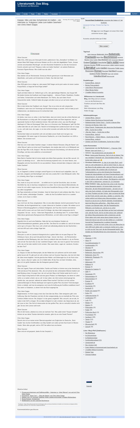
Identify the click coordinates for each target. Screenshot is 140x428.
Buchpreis (120, 57)
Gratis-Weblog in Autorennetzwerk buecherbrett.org (101, 347)
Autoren (74, 417)
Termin (87, 319)
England (86, 62)
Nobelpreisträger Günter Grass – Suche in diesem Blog (102, 122)
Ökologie (88, 248)
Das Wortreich (103, 60)
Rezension (89, 71)
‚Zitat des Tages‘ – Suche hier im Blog (97, 132)
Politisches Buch (90, 312)
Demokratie (115, 60)
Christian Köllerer (90, 354)
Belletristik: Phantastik (92, 257)
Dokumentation (90, 276)
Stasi (109, 73)
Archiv (26, 14)
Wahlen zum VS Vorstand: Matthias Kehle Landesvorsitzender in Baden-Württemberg (49, 397)
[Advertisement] (70, 16)
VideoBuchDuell (100, 76)
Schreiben (119, 71)
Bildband (88, 264)
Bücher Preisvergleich (92, 85)
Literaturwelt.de (90, 342)
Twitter (46, 14)
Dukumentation (90, 279)
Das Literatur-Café (91, 345)
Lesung (121, 65)
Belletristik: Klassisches (93, 252)
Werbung (93, 417)
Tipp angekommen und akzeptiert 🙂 (103, 153)
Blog (102, 57)
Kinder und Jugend (91, 291)
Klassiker (93, 65)
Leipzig (116, 65)
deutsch (120, 60)
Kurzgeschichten (105, 65)
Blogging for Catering (92, 269)
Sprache (104, 74)
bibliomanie (88, 262)
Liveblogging (89, 298)
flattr (95, 31)
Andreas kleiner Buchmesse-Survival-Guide (99, 120)
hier (92, 111)
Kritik (98, 65)
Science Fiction (95, 74)
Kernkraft (88, 288)
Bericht (87, 260)
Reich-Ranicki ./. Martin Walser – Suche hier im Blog (102, 137)
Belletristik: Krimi (102, 54)
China (91, 60)
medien (103, 68)
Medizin (87, 305)
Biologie (87, 267)
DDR (110, 60)
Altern (87, 240)
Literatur (89, 67)
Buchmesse (110, 56)
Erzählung (88, 283)
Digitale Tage (89, 352)
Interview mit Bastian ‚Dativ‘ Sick (95, 125)
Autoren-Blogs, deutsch (92, 83)
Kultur (87, 293)
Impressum (84, 417)
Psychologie (89, 315)
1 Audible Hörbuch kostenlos (94, 92)
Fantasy (94, 62)
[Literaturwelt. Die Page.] (104, 27)
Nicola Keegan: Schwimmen (31, 399)
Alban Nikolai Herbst (91, 90)
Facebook (55, 14)
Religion (122, 68)
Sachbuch (113, 71)
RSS (39, 14)
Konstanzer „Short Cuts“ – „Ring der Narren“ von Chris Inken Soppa (43, 395)
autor (89, 54)
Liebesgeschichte (90, 295)
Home (18, 14)
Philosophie (111, 68)
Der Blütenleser (90, 333)
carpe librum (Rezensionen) (94, 87)
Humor (121, 62)
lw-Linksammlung (90, 335)
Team (32, 14)
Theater (87, 322)
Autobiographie (90, 245)
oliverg (78, 20)
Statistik (89, 386)
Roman (98, 71)
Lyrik (98, 68)
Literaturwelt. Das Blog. (33, 3)
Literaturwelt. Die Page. (89, 25)
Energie (87, 281)
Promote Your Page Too (102, 25)
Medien (87, 303)
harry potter (113, 62)
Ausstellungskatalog (91, 243)
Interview (87, 65)
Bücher (87, 60)
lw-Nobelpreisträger (91, 338)
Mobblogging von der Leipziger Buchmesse (35, 400)
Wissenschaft (110, 76)
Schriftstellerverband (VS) (93, 340)
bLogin (82, 18)
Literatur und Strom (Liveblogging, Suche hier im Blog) (102, 141)
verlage (116, 74)
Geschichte (102, 62)
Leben (112, 65)
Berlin (98, 57)
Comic (96, 60)
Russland (105, 71)
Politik (117, 68)
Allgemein (88, 238)
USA (112, 73)
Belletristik (93, 54)
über (65, 417)
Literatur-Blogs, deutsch (92, 118)
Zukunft (87, 327)
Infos (105, 33)
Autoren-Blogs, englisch (92, 139)
